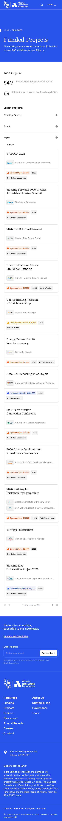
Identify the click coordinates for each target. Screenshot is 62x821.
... (35, 605)
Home (6, 30)
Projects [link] (17, 30)
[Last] (56, 604)
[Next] (52, 604)
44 (38, 605)
